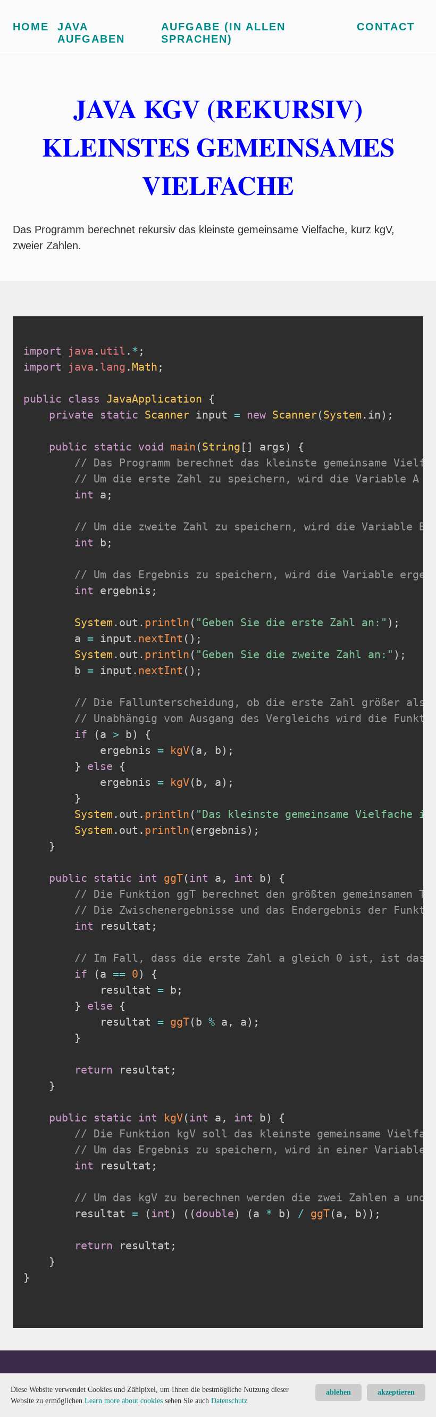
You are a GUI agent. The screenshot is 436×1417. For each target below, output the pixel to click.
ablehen (338, 1392)
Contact (386, 26)
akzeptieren (396, 1392)
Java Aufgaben (91, 33)
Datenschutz (229, 1401)
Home (31, 26)
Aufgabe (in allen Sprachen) (223, 33)
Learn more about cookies (124, 1401)
